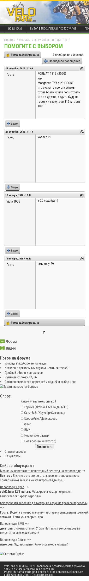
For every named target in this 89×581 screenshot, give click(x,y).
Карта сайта (24, 572)
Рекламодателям (42, 574)
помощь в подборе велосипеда (26, 363)
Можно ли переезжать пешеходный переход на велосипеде (40, 471)
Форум (11, 341)
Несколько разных (36, 436)
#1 (82, 68)
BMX (27, 430)
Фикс (27, 424)
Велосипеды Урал (12, 487)
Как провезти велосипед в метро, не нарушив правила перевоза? (43, 503)
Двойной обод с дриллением (24, 373)
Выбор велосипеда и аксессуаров (53, 28)
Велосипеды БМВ (12, 524)
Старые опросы (15, 452)
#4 (82, 259)
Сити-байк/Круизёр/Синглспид (44, 413)
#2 (82, 132)
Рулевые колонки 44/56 (21, 377)
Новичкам (15, 28)
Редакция (10, 572)
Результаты (12, 456)
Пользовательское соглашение (51, 572)
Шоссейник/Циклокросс (40, 419)
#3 (82, 195)
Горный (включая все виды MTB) (46, 407)
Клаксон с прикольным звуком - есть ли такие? (36, 368)
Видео (11, 348)
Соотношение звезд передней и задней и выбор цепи (40, 382)
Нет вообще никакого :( (40, 441)
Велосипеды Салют (13, 540)
